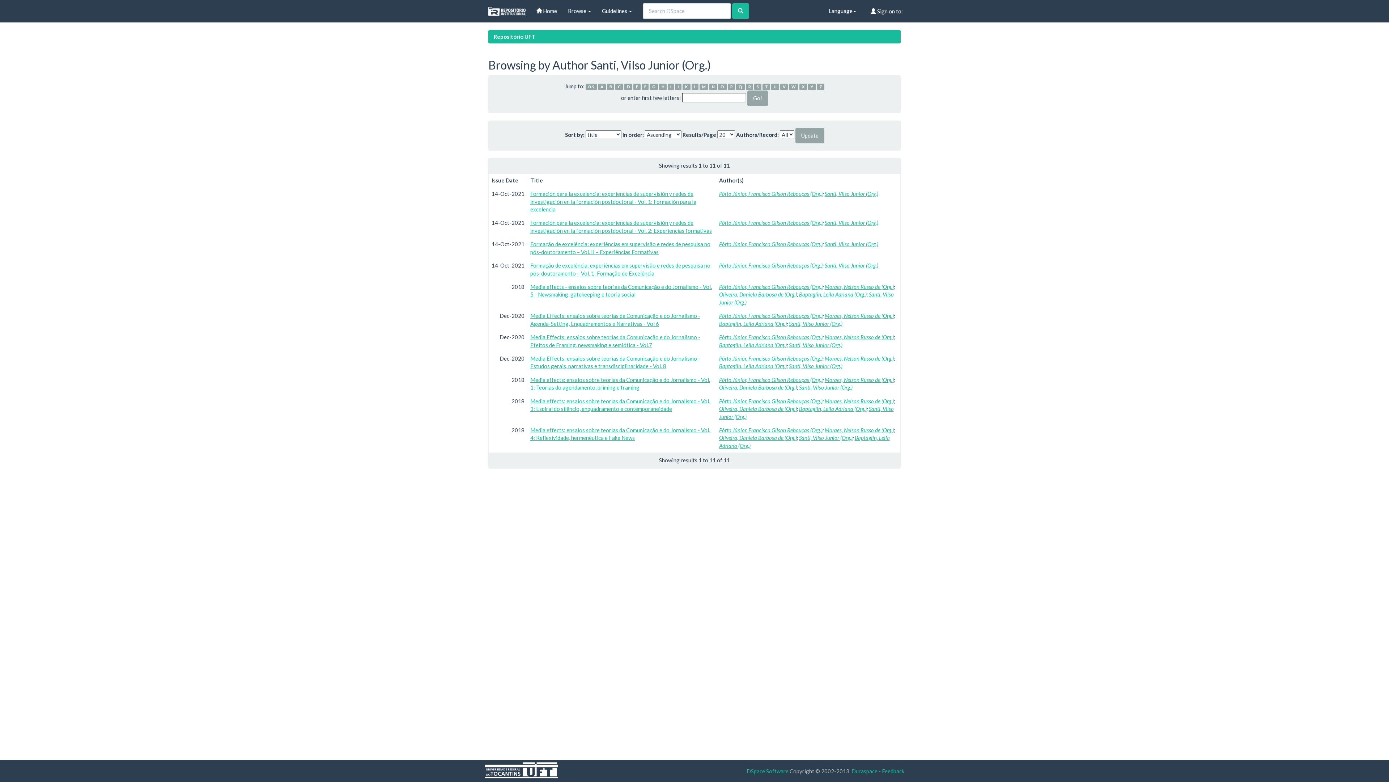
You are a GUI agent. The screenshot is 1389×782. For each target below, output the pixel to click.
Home (549, 11)
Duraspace (864, 771)
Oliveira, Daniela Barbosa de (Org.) (758, 294)
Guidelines (615, 11)
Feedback (893, 771)
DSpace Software (768, 771)
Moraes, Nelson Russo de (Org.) (859, 286)
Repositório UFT (515, 36)
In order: (633, 134)
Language (841, 11)
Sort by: (575, 134)
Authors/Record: (757, 134)
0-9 (591, 86)
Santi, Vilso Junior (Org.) (851, 193)
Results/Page (699, 134)
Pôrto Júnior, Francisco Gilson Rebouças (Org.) (771, 193)
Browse (577, 11)
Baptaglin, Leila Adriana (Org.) (833, 294)
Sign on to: (889, 11)
